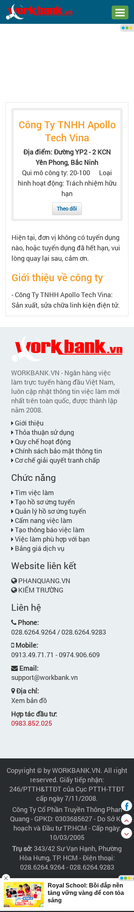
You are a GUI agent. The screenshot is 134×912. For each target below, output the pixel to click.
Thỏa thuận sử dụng (43, 432)
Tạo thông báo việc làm (48, 529)
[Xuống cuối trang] (126, 833)
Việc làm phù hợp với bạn (51, 538)
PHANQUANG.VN (44, 580)
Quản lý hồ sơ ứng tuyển (49, 511)
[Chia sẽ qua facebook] (126, 805)
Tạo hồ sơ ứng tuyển (44, 501)
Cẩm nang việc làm (42, 520)
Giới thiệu (28, 422)
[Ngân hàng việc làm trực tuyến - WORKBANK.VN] (39, 11)
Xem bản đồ (29, 700)
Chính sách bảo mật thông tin (57, 450)
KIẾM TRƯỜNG (40, 589)
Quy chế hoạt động (42, 441)
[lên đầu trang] (126, 819)
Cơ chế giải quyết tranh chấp (56, 460)
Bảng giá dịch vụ (38, 548)
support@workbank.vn (44, 677)
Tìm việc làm (33, 492)
